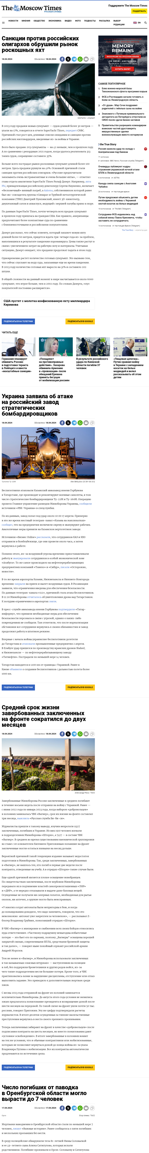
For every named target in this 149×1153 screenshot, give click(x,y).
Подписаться (74, 593)
